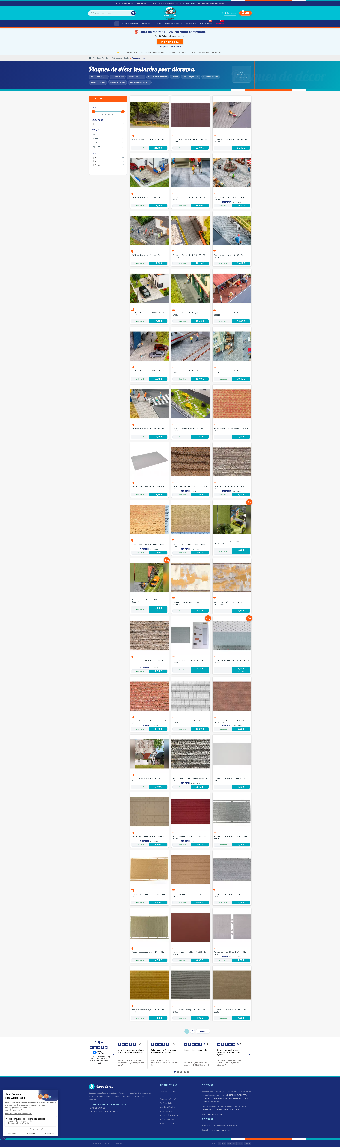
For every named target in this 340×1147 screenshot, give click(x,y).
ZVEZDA (235, 1109)
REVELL (212, 1109)
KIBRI (241, 1098)
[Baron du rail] (170, 13)
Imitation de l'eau (98, 82)
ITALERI (227, 1109)
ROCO (210, 1098)
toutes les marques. (214, 1114)
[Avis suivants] (249, 1054)
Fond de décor (118, 77)
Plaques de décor (136, 77)
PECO (204, 1101)
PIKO (236, 1095)
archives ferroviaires (222, 1130)
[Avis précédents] (113, 1054)
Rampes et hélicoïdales (140, 82)
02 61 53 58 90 (189, 4)
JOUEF (204, 1098)
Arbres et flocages (99, 77)
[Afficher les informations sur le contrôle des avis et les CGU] (109, 1057)
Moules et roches (117, 82)
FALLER (230, 1095)
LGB (246, 1098)
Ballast (175, 77)
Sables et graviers (190, 77)
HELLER (205, 1109)
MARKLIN (218, 1098)
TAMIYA (220, 1109)
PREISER (242, 1095)
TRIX (225, 1098)
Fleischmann (233, 1098)
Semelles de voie (210, 77)
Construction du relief (157, 77)
